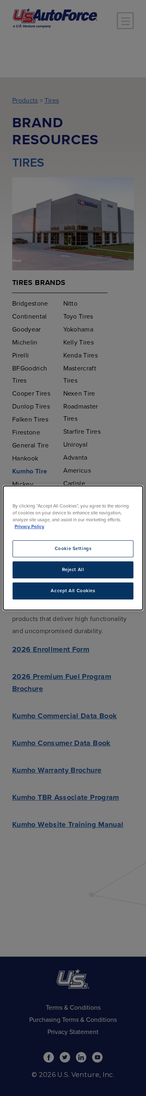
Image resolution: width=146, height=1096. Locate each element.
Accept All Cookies (73, 590)
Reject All (73, 569)
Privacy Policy (29, 526)
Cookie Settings (73, 548)
